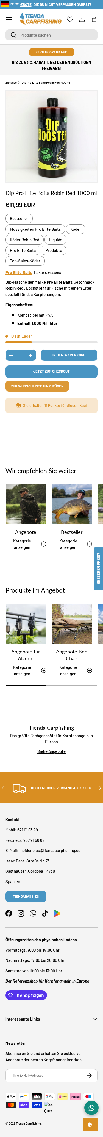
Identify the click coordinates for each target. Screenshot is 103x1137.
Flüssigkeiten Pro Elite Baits (35, 229)
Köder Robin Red (24, 239)
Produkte (53, 250)
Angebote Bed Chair (71, 654)
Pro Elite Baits (23, 250)
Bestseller (19, 218)
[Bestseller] (72, 504)
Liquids (55, 239)
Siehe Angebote (51, 751)
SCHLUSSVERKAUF (51, 52)
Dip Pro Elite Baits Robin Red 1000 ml (46, 82)
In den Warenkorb (68, 355)
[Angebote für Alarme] (26, 624)
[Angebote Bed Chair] (72, 624)
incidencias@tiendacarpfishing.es (49, 850)
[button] (94, 19)
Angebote (25, 532)
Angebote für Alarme (25, 654)
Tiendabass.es (26, 896)
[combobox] (51, 34)
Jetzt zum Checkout (51, 371)
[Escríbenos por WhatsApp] (91, 1108)
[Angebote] (26, 504)
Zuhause (11, 82)
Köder (75, 229)
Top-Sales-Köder (25, 260)
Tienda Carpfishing (28, 1123)
